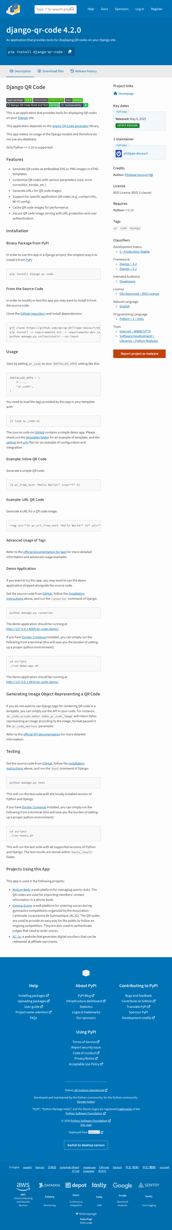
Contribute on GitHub (137, 1001)
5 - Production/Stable (135, 251)
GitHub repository (33, 313)
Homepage (126, 93)
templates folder (37, 437)
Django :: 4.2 (128, 264)
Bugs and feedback (138, 995)
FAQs (33, 1018)
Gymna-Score (22, 905)
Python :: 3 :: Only (132, 319)
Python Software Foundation (84, 1113)
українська (89, 1167)
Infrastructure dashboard (84, 1001)
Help (91, 9)
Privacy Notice (84, 1058)
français (39, 1167)
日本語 (52, 1167)
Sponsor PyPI (138, 1012)
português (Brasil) (69, 1167)
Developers (128, 281)
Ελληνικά (104, 1167)
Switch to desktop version (86, 1145)
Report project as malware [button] (139, 353)
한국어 (102, 1171)
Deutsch (117, 1167)
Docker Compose (34, 637)
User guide (31, 1006)
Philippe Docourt (137, 175)
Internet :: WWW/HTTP (135, 331)
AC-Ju (17, 936)
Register (157, 9)
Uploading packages (32, 1001)
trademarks (124, 1109)
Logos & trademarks (86, 1012)
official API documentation (41, 734)
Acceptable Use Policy (84, 1064)
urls (25, 442)
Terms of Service (84, 1042)
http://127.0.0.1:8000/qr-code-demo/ (32, 629)
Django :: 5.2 (128, 269)
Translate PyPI (137, 1006)
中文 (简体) (132, 1167)
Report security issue (86, 1047)
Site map (86, 1125)
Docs (104, 9)
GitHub (39, 432)
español (27, 1167)
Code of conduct (84, 1053)
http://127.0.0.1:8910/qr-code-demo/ (32, 682)
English (125, 306)
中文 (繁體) (149, 1167)
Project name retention (32, 1012)
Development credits (136, 1018)
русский (164, 1167)
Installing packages (31, 995)
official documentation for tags (44, 552)
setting (11, 442)
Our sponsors (86, 1018)
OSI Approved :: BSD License (139, 293)
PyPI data (121, 112)
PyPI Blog (84, 995)
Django (23, 118)
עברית (75, 1171)
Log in (140, 9)
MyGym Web (21, 889)
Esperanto (88, 1171)
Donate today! (86, 1102)
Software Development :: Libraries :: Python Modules (139, 338)
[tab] (20, 71)
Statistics (86, 1006)
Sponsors (122, 9)
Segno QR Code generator (70, 126)
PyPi (29, 260)
